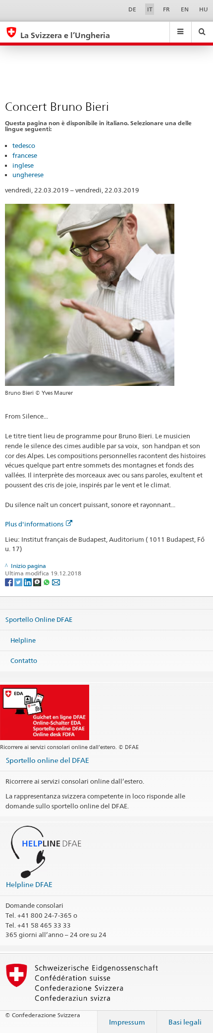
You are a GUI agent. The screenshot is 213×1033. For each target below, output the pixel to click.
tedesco (23, 145)
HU (203, 9)
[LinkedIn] (28, 581)
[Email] (56, 581)
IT (150, 9)
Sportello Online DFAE (38, 619)
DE (132, 9)
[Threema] (38, 581)
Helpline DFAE (29, 884)
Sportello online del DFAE (47, 760)
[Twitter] (19, 581)
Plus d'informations (34, 524)
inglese (23, 165)
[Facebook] (9, 581)
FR (166, 9)
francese (24, 155)
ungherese (28, 175)
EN (185, 9)
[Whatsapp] (47, 581)
